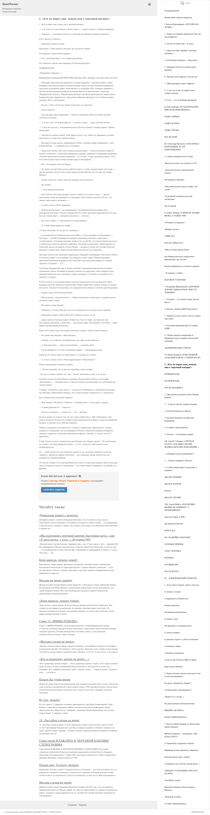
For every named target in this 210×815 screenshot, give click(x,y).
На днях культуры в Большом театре (179, 703)
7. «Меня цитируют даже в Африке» (179, 83)
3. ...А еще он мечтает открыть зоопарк (180, 404)
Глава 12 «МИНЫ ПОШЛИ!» (58, 621)
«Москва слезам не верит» (57, 641)
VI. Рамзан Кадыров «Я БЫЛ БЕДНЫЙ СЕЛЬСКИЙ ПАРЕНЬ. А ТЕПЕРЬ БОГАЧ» (33, 812)
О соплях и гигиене (172, 591)
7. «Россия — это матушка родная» (178, 434)
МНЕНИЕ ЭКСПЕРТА (174, 710)
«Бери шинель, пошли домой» (59, 601)
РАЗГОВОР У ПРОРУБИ (174, 279)
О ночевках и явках (172, 646)
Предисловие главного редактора (178, 17)
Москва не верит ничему (55, 580)
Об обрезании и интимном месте (178, 625)
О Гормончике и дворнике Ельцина (179, 743)
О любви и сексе (171, 619)
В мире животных (171, 605)
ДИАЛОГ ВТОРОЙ (172, 484)
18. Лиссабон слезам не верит (59, 720)
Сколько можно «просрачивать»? (178, 690)
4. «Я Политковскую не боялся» (177, 411)
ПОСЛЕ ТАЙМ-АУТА (173, 242)
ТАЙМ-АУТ (169, 236)
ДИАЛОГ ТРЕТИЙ (172, 497)
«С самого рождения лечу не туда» (178, 156)
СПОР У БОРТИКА (172, 551)
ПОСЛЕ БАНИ (170, 137)
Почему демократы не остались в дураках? (182, 266)
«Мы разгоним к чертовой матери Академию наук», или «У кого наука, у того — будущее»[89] (77, 537)
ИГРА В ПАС (170, 530)
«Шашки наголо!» (171, 229)
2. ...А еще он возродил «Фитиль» (178, 460)
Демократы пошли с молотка (58, 515)
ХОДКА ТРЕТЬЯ (171, 130)
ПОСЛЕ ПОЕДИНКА (173, 387)
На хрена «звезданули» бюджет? (177, 683)
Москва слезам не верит (55, 782)
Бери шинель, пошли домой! (58, 560)
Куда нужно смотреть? (173, 666)
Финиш (167, 490)
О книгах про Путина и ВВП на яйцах (180, 659)
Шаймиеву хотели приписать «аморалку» (181, 750)
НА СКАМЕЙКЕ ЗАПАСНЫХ (177, 537)
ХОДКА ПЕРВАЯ (171, 116)
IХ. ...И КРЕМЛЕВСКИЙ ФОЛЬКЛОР (180, 578)
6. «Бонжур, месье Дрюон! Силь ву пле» (181, 76)
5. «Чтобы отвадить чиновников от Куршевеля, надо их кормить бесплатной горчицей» (181, 338)
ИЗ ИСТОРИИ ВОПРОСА (175, 717)
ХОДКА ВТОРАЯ (171, 123)
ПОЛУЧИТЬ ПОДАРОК (54, 490)
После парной (170, 206)
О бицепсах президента (174, 653)
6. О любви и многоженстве (176, 427)
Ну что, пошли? (49, 700)
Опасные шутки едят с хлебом (177, 757)
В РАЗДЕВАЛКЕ (171, 564)
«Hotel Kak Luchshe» (172, 796)
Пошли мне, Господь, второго (59, 765)
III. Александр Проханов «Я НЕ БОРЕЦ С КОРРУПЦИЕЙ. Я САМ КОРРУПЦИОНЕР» (182, 146)
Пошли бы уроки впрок (54, 679)
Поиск (185, 3)
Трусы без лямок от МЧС (174, 517)
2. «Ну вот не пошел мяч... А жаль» (179, 43)
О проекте (72, 805)
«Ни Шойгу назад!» (172, 780)
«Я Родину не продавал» (174, 222)
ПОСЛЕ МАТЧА (171, 571)
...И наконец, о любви (173, 273)
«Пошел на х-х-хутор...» (174, 696)
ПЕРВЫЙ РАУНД (171, 374)
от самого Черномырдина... (175, 803)
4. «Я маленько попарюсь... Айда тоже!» (181, 60)
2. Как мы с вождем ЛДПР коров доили (180, 309)
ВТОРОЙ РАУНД (171, 380)
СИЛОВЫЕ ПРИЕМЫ (173, 544)
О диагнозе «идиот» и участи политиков (181, 639)
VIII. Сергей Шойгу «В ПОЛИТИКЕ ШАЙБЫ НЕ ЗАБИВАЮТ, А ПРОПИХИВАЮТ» (179, 507)
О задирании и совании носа (176, 598)
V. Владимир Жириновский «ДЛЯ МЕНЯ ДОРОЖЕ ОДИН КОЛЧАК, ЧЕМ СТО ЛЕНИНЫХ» (181, 289)
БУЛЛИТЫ (169, 557)
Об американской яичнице (175, 612)
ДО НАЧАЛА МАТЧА (173, 523)
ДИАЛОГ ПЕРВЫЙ (172, 477)
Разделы (83, 805)
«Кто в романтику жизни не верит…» (64, 659)
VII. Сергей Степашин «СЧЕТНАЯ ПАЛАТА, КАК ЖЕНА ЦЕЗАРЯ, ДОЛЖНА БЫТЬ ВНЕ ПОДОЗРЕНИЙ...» (181, 444)
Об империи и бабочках (174, 179)
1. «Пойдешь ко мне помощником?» (179, 453)
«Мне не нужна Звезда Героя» (176, 249)
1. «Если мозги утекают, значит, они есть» (182, 585)
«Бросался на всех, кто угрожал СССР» (180, 163)
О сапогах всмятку (172, 632)
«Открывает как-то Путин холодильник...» (182, 763)
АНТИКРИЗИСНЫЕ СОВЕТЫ (177, 347)
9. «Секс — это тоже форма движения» (180, 100)
